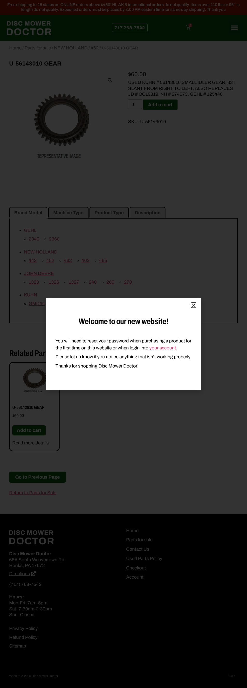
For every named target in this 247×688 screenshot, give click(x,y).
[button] (193, 305)
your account (162, 347)
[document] (123, 344)
